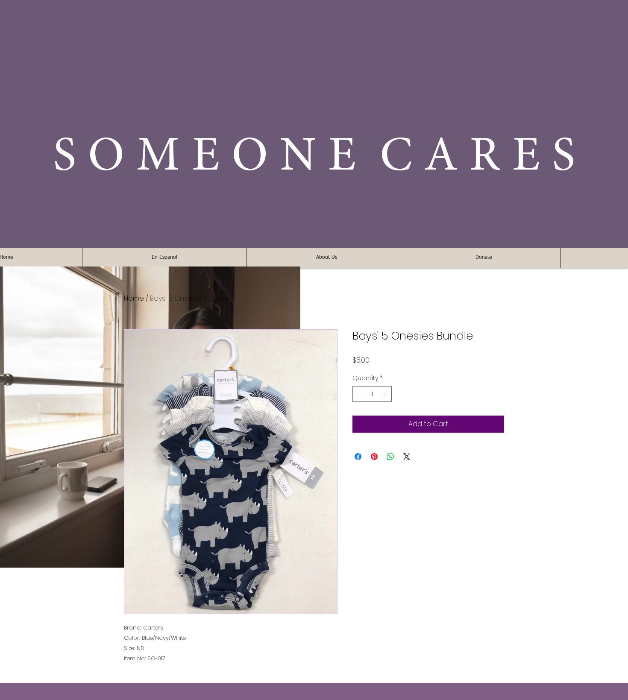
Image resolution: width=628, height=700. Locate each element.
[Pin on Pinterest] (374, 456)
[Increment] (385, 394)
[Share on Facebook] (358, 456)
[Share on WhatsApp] (390, 456)
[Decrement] (359, 394)
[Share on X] (407, 456)
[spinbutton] (372, 394)
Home (134, 298)
